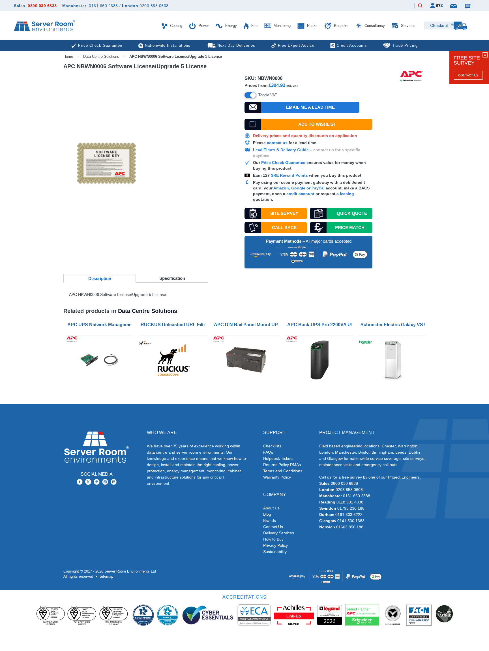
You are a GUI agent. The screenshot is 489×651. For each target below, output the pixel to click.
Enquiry (468, 5)
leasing (347, 193)
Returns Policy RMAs (282, 464)
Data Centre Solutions (101, 56)
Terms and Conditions (282, 471)
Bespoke (340, 26)
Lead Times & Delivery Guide (281, 150)
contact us (277, 142)
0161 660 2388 (103, 6)
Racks (312, 26)
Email (454, 5)
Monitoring (282, 26)
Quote (352, 213)
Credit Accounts (352, 45)
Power (203, 26)
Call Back (284, 227)
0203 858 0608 (154, 6)
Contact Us (468, 75)
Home (68, 56)
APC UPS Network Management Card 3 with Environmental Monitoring (100, 324)
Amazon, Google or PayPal (299, 188)
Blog (267, 514)
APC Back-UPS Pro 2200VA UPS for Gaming (320, 324)
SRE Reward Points (290, 175)
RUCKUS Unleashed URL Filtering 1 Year (174, 324)
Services (407, 26)
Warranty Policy (277, 477)
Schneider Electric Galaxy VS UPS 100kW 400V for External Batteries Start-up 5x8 (394, 324)
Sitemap (106, 576)
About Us (271, 508)
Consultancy (374, 26)
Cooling (175, 26)
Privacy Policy (275, 545)
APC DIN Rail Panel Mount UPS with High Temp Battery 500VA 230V (247, 324)
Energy (230, 26)
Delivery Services (278, 533)
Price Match (349, 227)
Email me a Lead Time (310, 107)
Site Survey (284, 213)
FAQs (268, 452)
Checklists (272, 446)
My (436, 5)
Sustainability (275, 551)
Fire (254, 26)
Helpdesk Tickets (278, 458)
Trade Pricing (405, 45)
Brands (269, 520)
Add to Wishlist (317, 124)
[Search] (420, 6)
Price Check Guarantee (283, 162)
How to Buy (273, 539)
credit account (300, 193)
